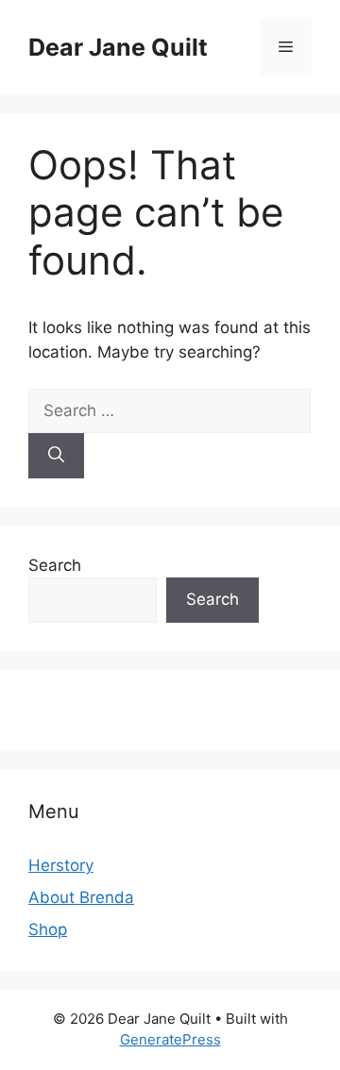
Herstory (61, 865)
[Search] (56, 455)
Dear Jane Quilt (118, 47)
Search (54, 565)
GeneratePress (170, 1039)
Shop (47, 929)
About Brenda (81, 897)
